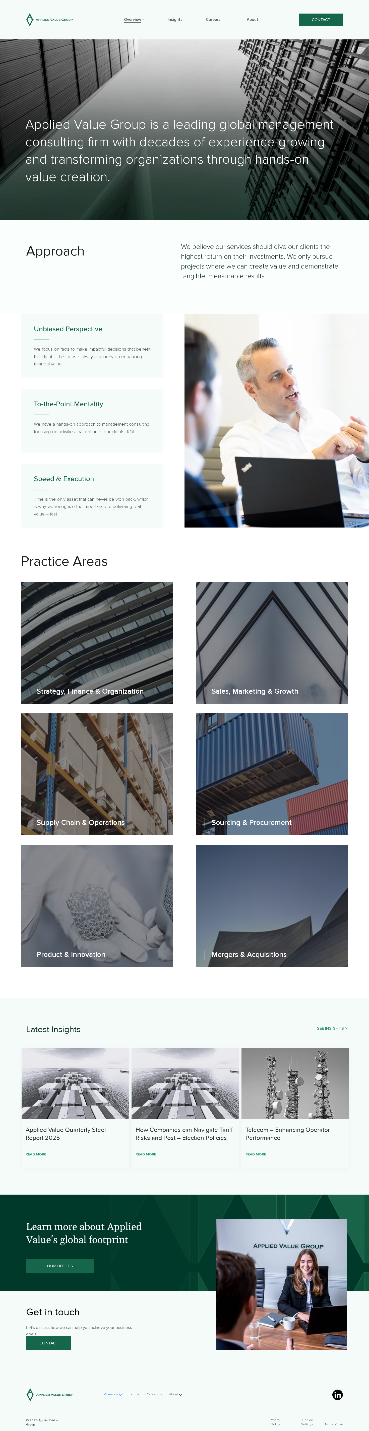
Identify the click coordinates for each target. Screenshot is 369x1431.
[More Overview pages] (143, 19)
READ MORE (36, 1154)
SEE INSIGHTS (330, 1028)
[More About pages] (260, 19)
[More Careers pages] (222, 19)
